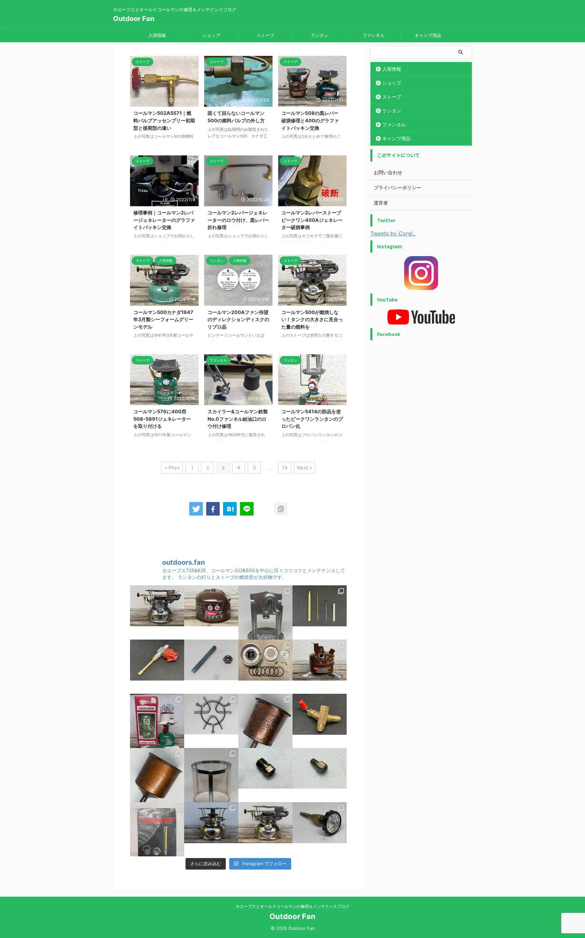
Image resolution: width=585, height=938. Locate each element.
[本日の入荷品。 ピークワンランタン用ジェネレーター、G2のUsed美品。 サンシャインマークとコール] (319, 612)
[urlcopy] (280, 509)
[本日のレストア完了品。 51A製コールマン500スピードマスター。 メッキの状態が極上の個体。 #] (211, 829)
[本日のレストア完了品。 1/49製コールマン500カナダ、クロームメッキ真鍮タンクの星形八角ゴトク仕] (157, 612)
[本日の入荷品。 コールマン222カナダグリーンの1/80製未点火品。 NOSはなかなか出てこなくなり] (157, 721)
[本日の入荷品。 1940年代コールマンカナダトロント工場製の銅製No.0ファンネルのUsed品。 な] (157, 775)
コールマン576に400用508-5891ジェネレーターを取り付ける (162, 419)
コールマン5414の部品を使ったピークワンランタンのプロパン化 (312, 419)
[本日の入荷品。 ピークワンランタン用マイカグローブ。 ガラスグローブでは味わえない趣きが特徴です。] (211, 775)
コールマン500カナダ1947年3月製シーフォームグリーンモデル (163, 319)
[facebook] (213, 509)
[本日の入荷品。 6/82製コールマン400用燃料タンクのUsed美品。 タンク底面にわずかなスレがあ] (319, 667)
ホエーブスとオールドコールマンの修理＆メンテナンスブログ (292, 906)
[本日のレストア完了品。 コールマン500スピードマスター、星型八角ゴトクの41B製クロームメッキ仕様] (265, 829)
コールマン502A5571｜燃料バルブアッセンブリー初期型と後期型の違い (164, 120)
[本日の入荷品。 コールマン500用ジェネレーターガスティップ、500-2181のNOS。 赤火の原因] (265, 775)
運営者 (381, 203)
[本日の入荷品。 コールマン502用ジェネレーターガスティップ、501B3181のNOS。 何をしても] (319, 775)
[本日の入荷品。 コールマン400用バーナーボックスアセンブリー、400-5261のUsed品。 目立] (265, 667)
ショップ (211, 35)
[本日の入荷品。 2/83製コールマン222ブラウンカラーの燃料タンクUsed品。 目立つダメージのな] (211, 612)
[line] (247, 509)
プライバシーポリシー (397, 187)
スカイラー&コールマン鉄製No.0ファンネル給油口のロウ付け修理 (238, 419)
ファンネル (374, 35)
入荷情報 (157, 35)
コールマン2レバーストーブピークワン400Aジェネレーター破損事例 (312, 220)
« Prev (172, 467)
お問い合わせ (388, 172)
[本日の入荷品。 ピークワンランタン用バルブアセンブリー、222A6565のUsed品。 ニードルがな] (157, 667)
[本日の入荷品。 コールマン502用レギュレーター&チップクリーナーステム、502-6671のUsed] (319, 721)
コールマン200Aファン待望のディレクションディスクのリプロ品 (238, 319)
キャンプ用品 (428, 35)
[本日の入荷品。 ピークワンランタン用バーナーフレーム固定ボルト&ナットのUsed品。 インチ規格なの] (211, 667)
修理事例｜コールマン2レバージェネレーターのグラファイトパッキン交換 (164, 220)
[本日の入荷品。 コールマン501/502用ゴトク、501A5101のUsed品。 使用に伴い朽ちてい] (211, 721)
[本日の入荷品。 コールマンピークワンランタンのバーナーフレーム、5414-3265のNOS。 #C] (265, 612)
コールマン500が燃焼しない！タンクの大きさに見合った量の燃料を (312, 319)
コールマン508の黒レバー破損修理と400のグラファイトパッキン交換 (310, 120)
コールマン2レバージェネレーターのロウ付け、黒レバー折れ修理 (238, 220)
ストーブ (265, 35)
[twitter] (196, 509)
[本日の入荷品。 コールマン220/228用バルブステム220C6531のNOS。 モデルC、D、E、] (319, 829)
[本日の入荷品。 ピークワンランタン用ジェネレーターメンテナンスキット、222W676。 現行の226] (157, 829)
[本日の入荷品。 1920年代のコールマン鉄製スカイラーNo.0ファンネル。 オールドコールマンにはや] (265, 721)
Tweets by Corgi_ (392, 233)
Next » (304, 467)
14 (285, 467)
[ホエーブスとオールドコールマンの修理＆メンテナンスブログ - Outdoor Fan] (230, 509)
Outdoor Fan (133, 19)
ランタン (319, 35)
